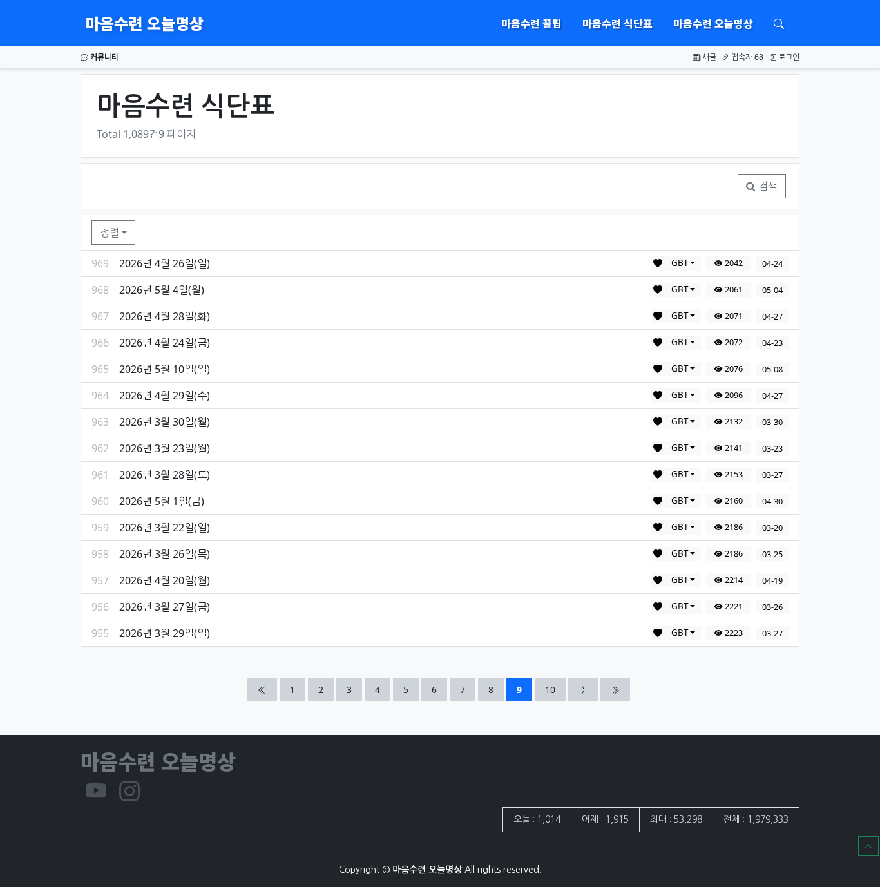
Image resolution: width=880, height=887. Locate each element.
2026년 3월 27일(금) (164, 607)
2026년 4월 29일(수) (164, 395)
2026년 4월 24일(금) (164, 343)
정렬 (109, 232)
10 (555, 689)
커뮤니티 (103, 57)
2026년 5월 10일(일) (164, 369)
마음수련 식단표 (617, 23)
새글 (708, 57)
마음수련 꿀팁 (531, 23)
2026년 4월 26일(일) (164, 263)
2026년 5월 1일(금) (161, 501)
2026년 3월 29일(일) (164, 633)
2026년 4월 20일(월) (164, 580)
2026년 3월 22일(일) (164, 527)
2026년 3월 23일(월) (164, 448)
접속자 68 (746, 57)
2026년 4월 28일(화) (164, 316)
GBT (679, 263)
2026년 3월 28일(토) (164, 475)
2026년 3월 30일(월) (164, 422)
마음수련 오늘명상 (145, 23)
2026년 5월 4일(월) (161, 290)
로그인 (787, 57)
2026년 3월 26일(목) (164, 554)
